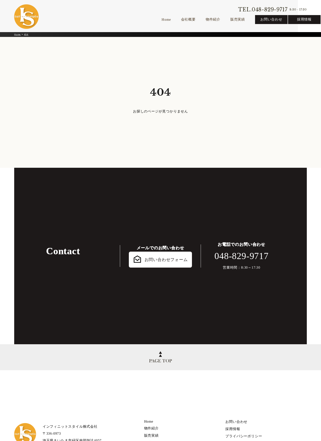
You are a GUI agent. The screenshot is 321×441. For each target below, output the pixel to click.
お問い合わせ (271, 19)
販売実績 (237, 19)
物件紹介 (213, 19)
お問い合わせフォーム (166, 259)
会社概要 (188, 19)
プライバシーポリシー (243, 436)
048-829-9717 (241, 256)
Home (166, 19)
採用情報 (304, 19)
